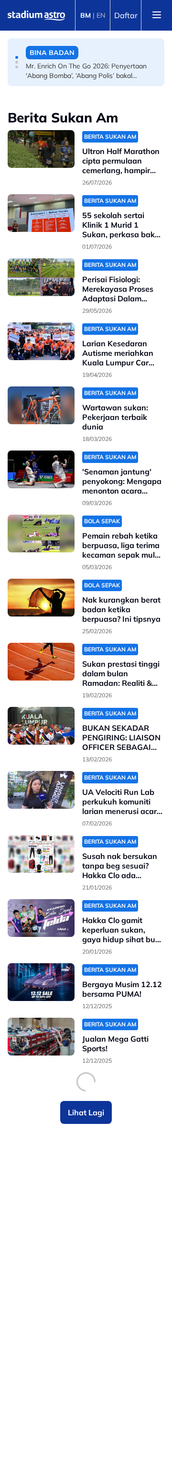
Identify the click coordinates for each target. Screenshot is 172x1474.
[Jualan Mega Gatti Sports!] (41, 1037)
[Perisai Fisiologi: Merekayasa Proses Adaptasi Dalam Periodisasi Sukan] (41, 277)
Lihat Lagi (86, 1112)
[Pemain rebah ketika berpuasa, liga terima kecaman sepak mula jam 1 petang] (41, 533)
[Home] (36, 15)
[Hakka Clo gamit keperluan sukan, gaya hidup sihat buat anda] (41, 918)
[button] (16, 57)
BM (85, 15)
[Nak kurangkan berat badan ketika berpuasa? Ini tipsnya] (41, 597)
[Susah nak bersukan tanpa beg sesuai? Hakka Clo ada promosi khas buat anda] (41, 854)
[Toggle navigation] (156, 15)
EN (101, 15)
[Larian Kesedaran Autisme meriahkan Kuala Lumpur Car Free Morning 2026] (41, 341)
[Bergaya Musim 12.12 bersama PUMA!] (41, 982)
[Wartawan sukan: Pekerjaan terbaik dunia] (41, 405)
